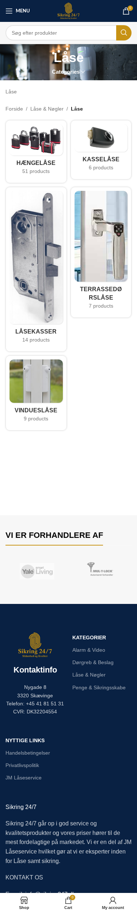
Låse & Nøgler (47, 109)
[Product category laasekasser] (36, 269)
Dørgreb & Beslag (93, 662)
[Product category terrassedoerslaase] (101, 252)
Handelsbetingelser (27, 753)
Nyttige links (25, 740)
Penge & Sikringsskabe (99, 687)
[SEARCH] (124, 33)
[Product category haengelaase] (36, 151)
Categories (66, 71)
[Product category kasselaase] (101, 149)
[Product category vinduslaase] (36, 393)
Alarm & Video (88, 650)
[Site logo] (68, 11)
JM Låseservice (23, 778)
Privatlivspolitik (22, 765)
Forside (14, 109)
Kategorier (89, 637)
